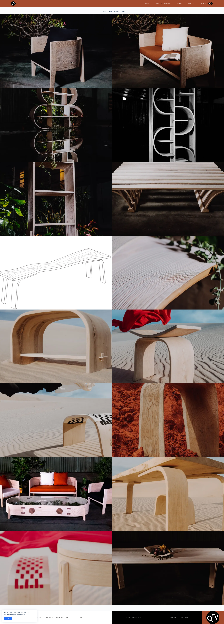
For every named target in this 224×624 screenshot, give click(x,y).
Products (191, 3)
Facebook (173, 617)
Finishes (180, 3)
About (157, 3)
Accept (8, 618)
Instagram (185, 617)
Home (147, 3)
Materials (167, 3)
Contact (203, 3)
